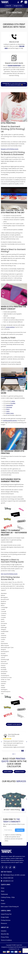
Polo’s (7, 409)
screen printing (10, 327)
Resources (4, 923)
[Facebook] (2, 867)
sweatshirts (9, 405)
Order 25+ (8, 5)
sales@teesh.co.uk (8, 881)
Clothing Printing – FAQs (8, 897)
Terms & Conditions (6, 940)
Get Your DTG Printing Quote (9, 574)
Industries (3, 931)
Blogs (2, 900)
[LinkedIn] (14, 867)
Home (2, 888)
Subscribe (20, 830)
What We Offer (5, 934)
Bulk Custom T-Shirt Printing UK (10, 906)
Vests (7, 411)
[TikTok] (10, 867)
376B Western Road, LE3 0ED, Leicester (14, 875)
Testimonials (4, 894)
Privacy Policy (5, 937)
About (2, 891)
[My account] (18, 2)
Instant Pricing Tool (6, 914)
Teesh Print (19, 945)
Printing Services (5, 920)
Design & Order (18, 5)
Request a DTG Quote (14, 724)
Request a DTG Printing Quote (9, 149)
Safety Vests (10, 413)
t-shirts (13, 401)
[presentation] (1, 741)
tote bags (9, 407)
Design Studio (19, 771)
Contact (3, 903)
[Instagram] (6, 867)
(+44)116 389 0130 (8, 878)
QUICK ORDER (8, 771)
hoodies (13, 403)
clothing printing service (10, 420)
